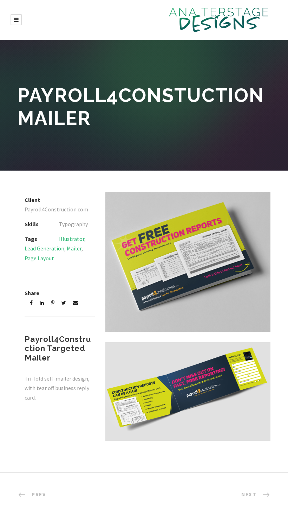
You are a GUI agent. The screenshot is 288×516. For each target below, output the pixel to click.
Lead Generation (44, 248)
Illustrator (71, 238)
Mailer (74, 248)
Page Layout (39, 258)
